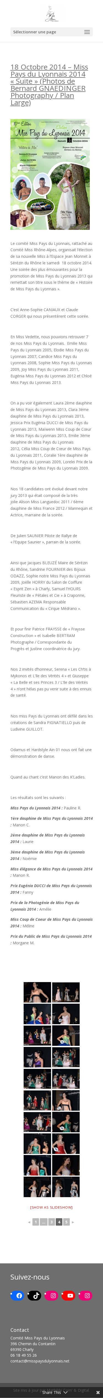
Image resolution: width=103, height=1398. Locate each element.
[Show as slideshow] (51, 1207)
